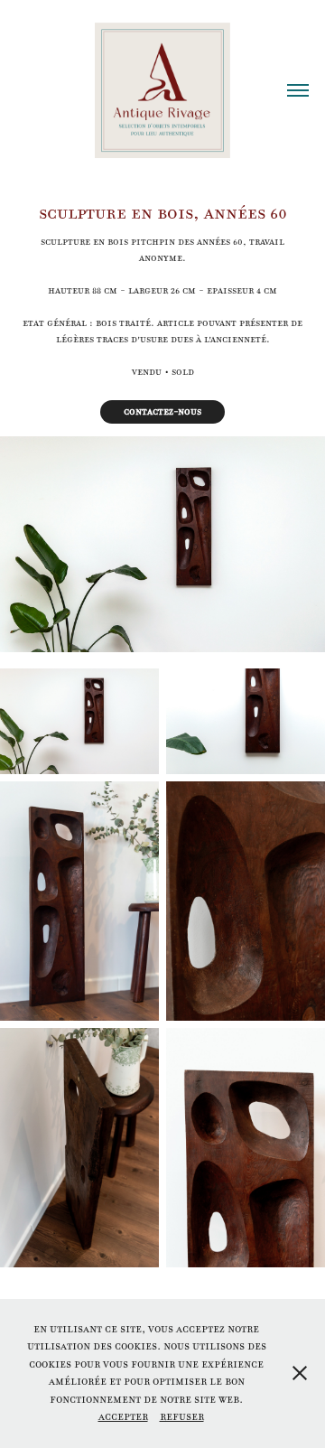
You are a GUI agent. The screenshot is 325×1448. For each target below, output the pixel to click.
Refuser (182, 1416)
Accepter (123, 1416)
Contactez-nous (162, 411)
